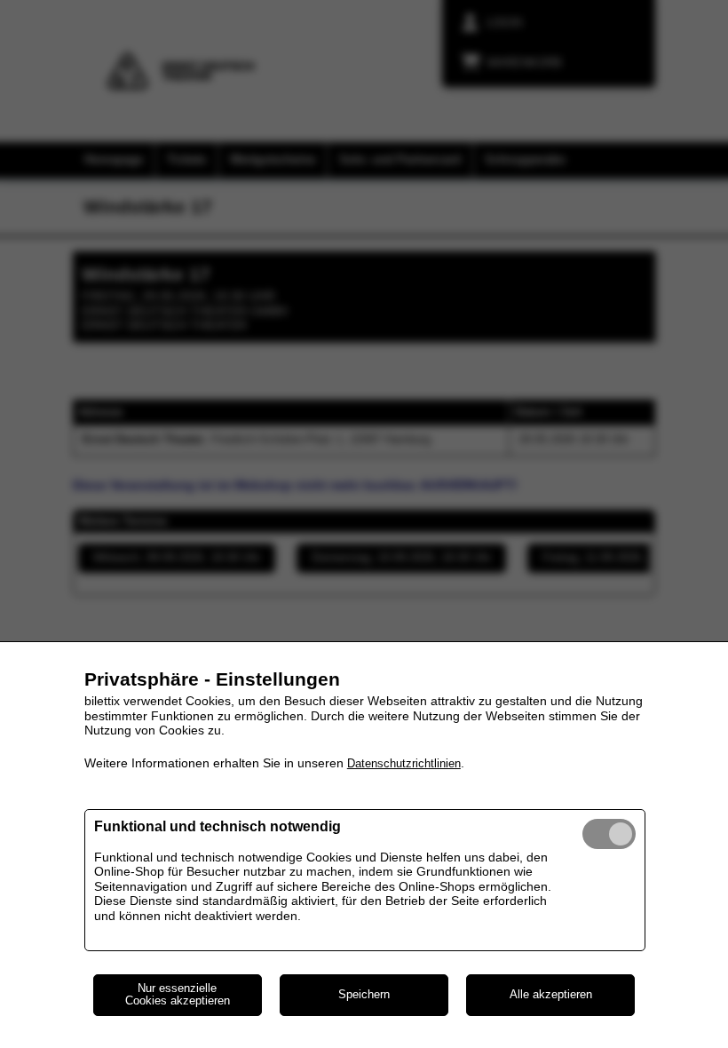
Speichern (364, 994)
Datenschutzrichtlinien (404, 763)
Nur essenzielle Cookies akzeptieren (177, 994)
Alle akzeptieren (551, 994)
